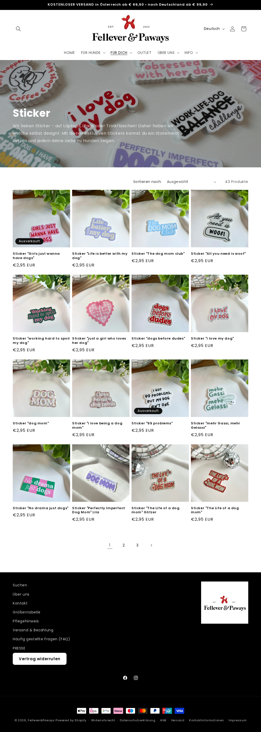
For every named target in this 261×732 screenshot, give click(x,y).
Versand (178, 720)
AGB (163, 720)
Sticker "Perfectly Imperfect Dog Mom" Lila (98, 510)
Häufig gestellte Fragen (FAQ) (41, 639)
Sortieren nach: (147, 181)
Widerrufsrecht (103, 720)
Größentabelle (27, 612)
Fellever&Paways (41, 720)
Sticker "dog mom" (31, 423)
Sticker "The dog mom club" (158, 254)
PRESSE (19, 648)
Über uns (21, 594)
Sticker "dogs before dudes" (158, 338)
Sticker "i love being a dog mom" (97, 425)
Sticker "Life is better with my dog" (100, 256)
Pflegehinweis (26, 621)
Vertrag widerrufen (39, 658)
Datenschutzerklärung (137, 720)
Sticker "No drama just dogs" (41, 508)
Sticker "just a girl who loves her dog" (99, 340)
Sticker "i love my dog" (212, 338)
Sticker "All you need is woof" (218, 254)
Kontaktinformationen (206, 720)
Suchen (20, 585)
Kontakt (20, 603)
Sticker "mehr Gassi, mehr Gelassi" (215, 425)
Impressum (237, 720)
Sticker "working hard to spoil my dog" (41, 340)
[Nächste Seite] (151, 545)
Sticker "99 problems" (152, 423)
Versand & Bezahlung (33, 630)
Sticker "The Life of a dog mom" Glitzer (156, 510)
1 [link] (110, 545)
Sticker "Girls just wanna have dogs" (36, 256)
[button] (18, 28)
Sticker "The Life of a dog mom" (215, 510)
